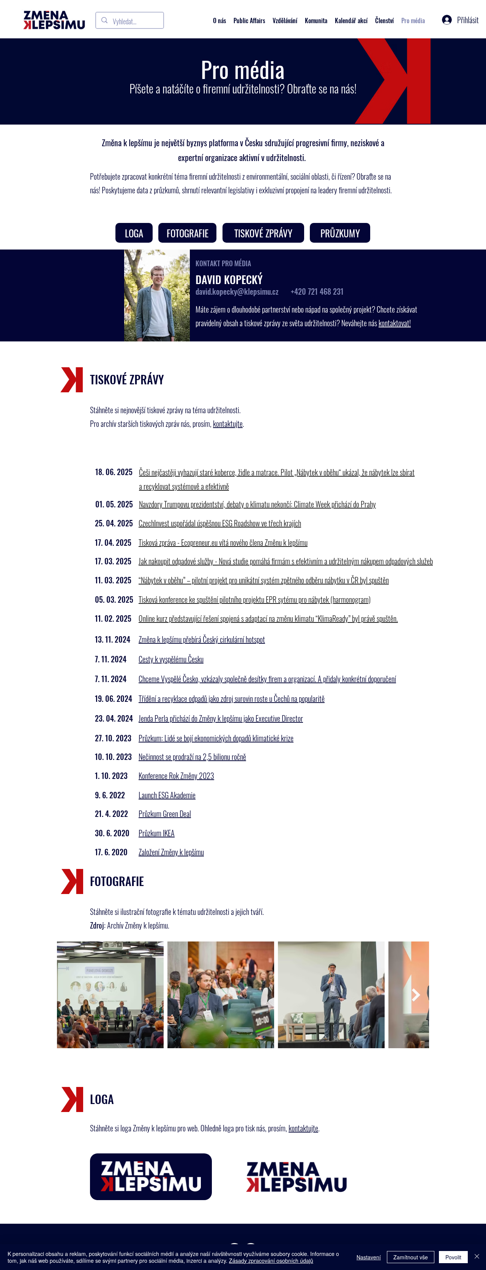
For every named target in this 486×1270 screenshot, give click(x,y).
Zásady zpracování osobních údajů (271, 1260)
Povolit (453, 1257)
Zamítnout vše (410, 1257)
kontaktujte (228, 423)
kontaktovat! (395, 323)
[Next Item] (416, 994)
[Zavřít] (476, 1257)
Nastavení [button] (369, 1257)
